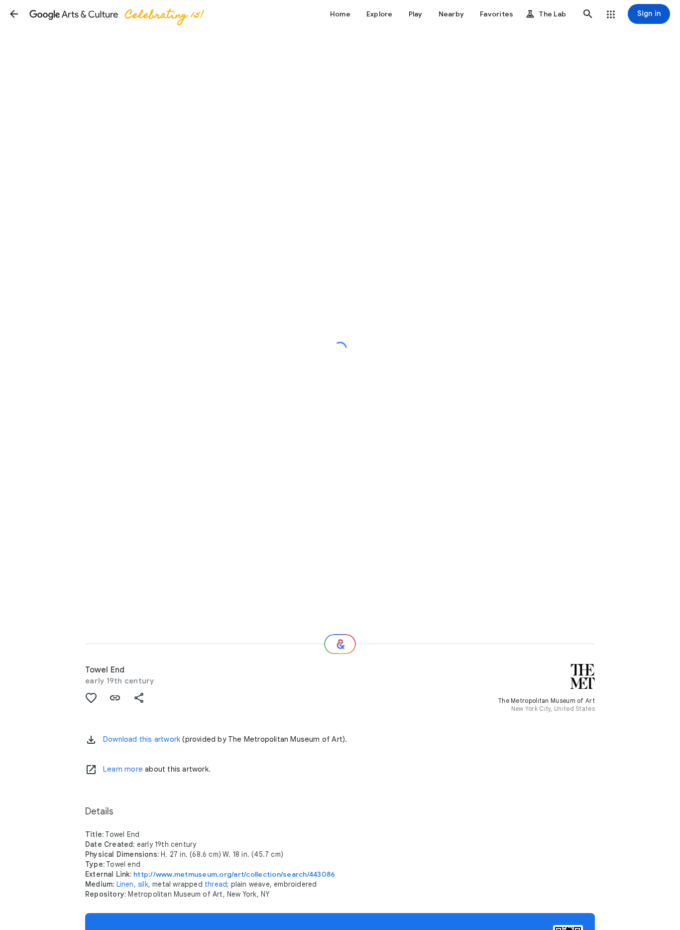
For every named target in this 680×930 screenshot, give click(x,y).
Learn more (123, 769)
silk (143, 884)
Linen (125, 884)
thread (216, 884)
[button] (14, 14)
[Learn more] (91, 770)
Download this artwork (141, 739)
